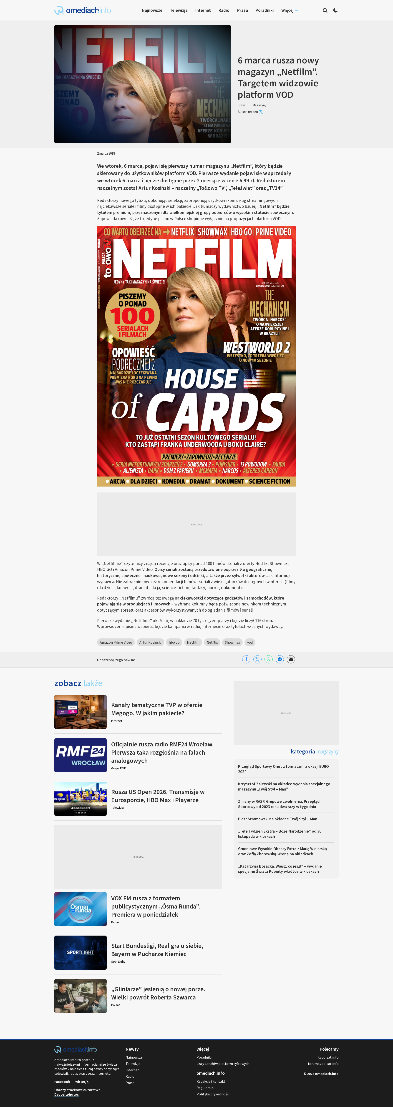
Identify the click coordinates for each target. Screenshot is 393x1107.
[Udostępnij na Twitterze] (257, 659)
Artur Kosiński (150, 642)
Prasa (242, 10)
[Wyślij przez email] (291, 659)
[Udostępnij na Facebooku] (246, 659)
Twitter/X (81, 1081)
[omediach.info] (75, 1051)
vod (250, 642)
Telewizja (179, 10)
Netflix (212, 642)
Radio (223, 10)
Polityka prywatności (212, 1094)
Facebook (62, 1081)
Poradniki (264, 10)
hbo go (174, 642)
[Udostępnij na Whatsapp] (269, 659)
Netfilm (193, 642)
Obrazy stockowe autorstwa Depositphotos (77, 1092)
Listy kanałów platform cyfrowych (222, 1063)
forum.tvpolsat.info (323, 1063)
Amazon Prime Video (116, 642)
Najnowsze (152, 10)
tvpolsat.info (328, 1057)
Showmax (232, 642)
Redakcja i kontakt (210, 1081)
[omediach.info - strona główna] (82, 10)
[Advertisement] (196, 524)
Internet (203, 10)
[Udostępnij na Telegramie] (280, 659)
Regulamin (205, 1087)
